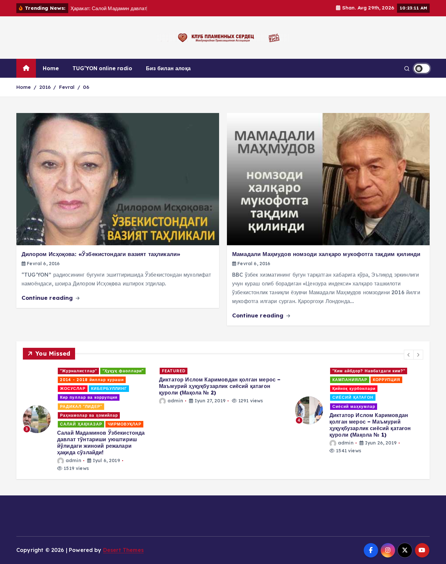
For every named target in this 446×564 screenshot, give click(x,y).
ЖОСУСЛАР (73, 388)
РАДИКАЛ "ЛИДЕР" (81, 406)
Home (51, 68)
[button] (409, 355)
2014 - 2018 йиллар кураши (92, 379)
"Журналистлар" (78, 370)
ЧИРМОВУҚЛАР (124, 424)
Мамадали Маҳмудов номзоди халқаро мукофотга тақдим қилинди (326, 253)
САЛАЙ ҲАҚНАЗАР (81, 424)
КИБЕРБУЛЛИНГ (109, 388)
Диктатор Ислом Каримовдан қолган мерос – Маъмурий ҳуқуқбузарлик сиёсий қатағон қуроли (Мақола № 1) (370, 425)
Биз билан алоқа (168, 68)
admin (73, 460)
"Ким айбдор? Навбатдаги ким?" (368, 370)
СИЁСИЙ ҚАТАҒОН (353, 397)
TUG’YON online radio (102, 68)
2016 (45, 87)
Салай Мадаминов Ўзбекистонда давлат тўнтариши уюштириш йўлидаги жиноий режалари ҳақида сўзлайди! (101, 442)
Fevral (67, 87)
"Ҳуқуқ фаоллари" (123, 370)
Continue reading (48, 297)
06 (86, 87)
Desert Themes (123, 550)
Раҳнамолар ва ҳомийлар (89, 415)
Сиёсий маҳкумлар (353, 406)
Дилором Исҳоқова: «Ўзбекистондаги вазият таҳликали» (101, 253)
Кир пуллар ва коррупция (89, 397)
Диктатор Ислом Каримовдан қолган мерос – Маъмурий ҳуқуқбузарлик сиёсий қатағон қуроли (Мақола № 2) (219, 386)
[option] (87, 419)
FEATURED (173, 370)
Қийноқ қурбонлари (353, 388)
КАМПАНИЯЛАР (349, 379)
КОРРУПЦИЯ (386, 379)
